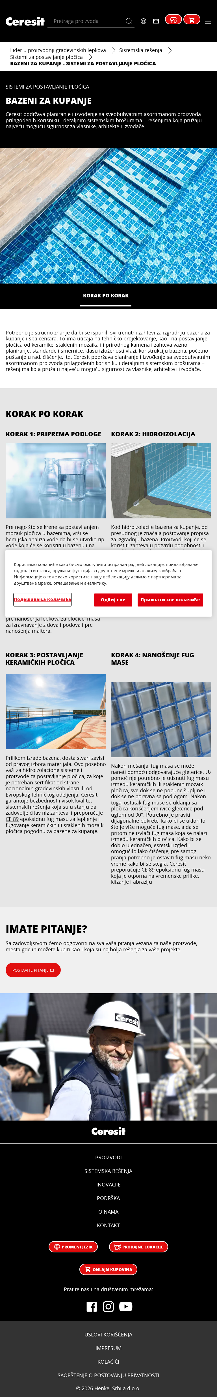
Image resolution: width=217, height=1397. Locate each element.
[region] (108, 583)
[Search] (130, 21)
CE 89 (12, 819)
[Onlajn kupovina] (191, 20)
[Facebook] (91, 1306)
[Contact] (156, 21)
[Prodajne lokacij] (173, 20)
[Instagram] (108, 1306)
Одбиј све (113, 600)
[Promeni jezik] (143, 21)
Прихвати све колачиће (170, 600)
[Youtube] (125, 1306)
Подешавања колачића (42, 599)
